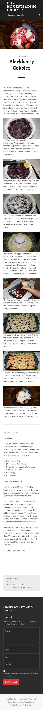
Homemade (23, 587)
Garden (19, 56)
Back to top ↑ (27, 705)
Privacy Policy (15, 705)
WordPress (24, 702)
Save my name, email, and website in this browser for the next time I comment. (21, 675)
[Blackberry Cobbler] (21, 21)
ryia (10, 581)
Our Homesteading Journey (24, 699)
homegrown (12, 587)
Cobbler (24, 585)
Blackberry (14, 585)
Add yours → (7, 610)
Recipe (25, 56)
